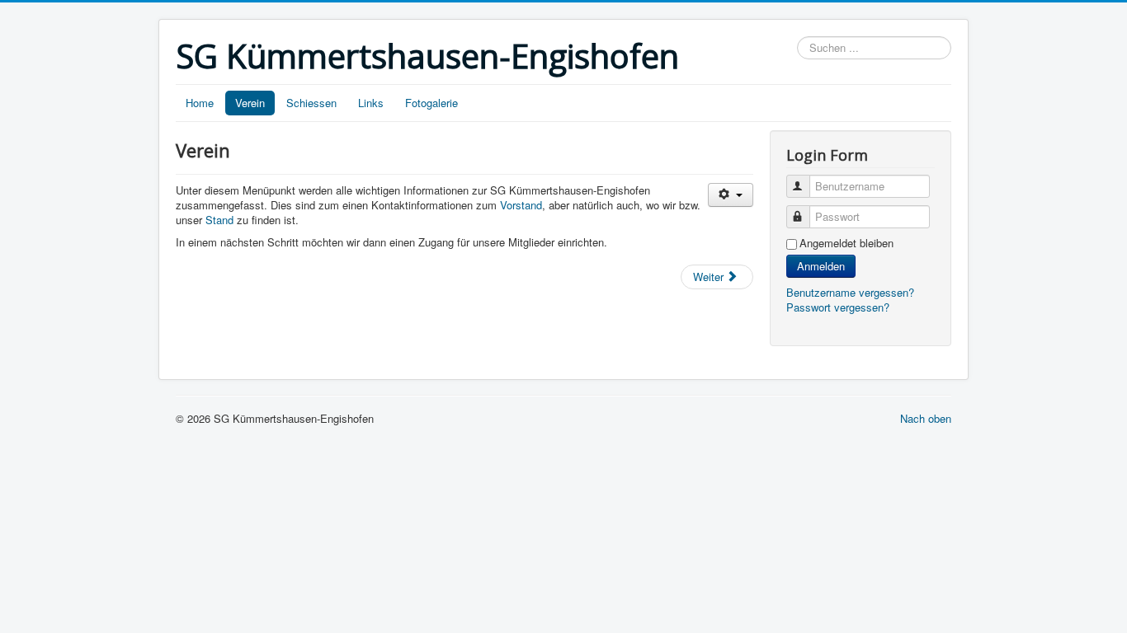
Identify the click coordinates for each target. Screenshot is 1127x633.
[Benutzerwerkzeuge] (730, 195)
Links (371, 102)
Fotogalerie (431, 102)
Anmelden (821, 266)
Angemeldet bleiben (846, 243)
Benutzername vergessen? (850, 292)
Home (200, 102)
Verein (250, 102)
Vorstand (521, 205)
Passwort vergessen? (837, 307)
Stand (221, 219)
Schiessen (311, 102)
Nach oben (925, 418)
